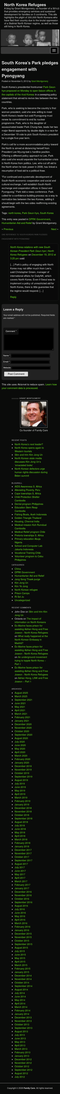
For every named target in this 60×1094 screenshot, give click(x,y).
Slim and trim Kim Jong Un (29, 454)
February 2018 (22, 842)
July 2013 (20, 1034)
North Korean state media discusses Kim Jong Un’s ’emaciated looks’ (28, 461)
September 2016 (23, 902)
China (18, 568)
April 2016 (20, 919)
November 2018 (23, 811)
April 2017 (20, 877)
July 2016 (20, 909)
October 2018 (22, 815)
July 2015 (20, 951)
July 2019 (20, 783)
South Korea (47, 213)
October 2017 (22, 856)
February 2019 (22, 801)
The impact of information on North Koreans (30, 620)
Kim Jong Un (21, 582)
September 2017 (23, 860)
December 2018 (23, 808)
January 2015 (22, 972)
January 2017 (22, 888)
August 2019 (21, 780)
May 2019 (20, 790)
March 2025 (21, 696)
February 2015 (22, 968)
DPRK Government (39, 219)
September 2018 (23, 818)
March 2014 (21, 1007)
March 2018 (21, 839)
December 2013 (23, 1017)
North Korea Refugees (25, 4)
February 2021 (22, 717)
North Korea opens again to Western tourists (29, 449)
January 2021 (22, 720)
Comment (11, 331)
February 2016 (22, 926)
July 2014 (20, 993)
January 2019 (22, 804)
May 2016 (20, 916)
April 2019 (20, 794)
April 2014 (20, 1003)
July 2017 (20, 867)
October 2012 (22, 1066)
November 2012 (23, 1062)
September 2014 (23, 986)
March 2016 (21, 923)
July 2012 (20, 1076)
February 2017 (22, 884)
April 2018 (20, 835)
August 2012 (21, 1073)
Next (53, 229)
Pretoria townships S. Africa (29, 535)
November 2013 (23, 1021)
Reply (13, 297)
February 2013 (22, 1052)
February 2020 (22, 759)
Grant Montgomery (39, 81)
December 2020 (23, 724)
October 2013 (22, 1024)
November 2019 (23, 769)
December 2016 (23, 891)
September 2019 (23, 776)
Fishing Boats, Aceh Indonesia (31, 514)
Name (6, 355)
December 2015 (23, 933)
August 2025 (21, 692)
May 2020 (20, 748)
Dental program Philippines (29, 504)
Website (7, 367)
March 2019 (21, 797)
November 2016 (23, 895)
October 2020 (22, 731)
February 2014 (22, 1010)
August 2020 (21, 738)
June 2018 (20, 829)
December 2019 (23, 766)
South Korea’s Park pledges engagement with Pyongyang (30, 69)
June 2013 (20, 1038)
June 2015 (20, 954)
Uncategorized (22, 600)
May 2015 (20, 958)
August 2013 (21, 1031)
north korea (14, 213)
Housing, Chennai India (27, 521)
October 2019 (22, 773)
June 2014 (20, 996)
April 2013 (20, 1045)
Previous (8, 229)
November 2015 (23, 937)
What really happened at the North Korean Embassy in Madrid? (31, 639)
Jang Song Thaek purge (27, 579)
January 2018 (22, 846)
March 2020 (21, 755)
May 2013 (20, 1041)
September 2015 (23, 944)
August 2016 (21, 905)
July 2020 (20, 741)
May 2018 (20, 832)
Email (6, 361)
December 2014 (23, 975)
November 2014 (23, 979)
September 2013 (23, 1028)
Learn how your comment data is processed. (29, 386)
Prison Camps (22, 593)
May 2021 (20, 706)
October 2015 (22, 940)
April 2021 (20, 710)
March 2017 (21, 881)
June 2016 (20, 912)
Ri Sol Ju (19, 596)
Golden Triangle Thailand (28, 517)
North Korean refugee (26, 589)
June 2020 (20, 745)
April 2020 (20, 752)
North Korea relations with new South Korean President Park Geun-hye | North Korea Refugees (32, 250)
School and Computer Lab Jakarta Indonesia (28, 547)
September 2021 (23, 699)
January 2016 (22, 930)
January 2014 (22, 1014)
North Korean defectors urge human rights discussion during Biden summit (31, 472)
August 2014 (21, 989)
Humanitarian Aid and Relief (17, 223)
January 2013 (22, 1055)
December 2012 (23, 1059)
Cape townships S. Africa (28, 493)
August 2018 (21, 822)
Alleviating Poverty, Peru (27, 490)
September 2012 (23, 1069)
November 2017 (23, 853)
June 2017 (20, 870)
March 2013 (21, 1048)
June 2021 (20, 703)
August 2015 (21, 947)
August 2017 (21, 863)
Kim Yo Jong (21, 586)
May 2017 (20, 874)
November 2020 (23, 727)
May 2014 (20, 1000)
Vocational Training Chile (28, 552)
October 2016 (22, 898)
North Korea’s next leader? (29, 444)
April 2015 (20, 961)
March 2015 (21, 965)
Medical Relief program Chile (30, 531)
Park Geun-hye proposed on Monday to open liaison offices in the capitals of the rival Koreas (29, 90)
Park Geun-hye (30, 213)
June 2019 (20, 787)
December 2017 (23, 849)
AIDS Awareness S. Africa (28, 486)
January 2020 (22, 762)
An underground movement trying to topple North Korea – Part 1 (31, 660)
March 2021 (21, 713)
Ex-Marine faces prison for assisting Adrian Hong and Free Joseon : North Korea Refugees (31, 629)
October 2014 (22, 982)
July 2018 (20, 825)
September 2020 (23, 734)
